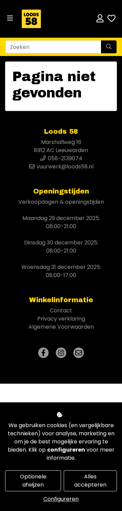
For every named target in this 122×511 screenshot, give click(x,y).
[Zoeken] (109, 46)
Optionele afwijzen (33, 481)
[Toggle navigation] (10, 18)
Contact (61, 310)
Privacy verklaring (61, 319)
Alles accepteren (90, 481)
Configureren (61, 499)
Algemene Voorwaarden (61, 327)
